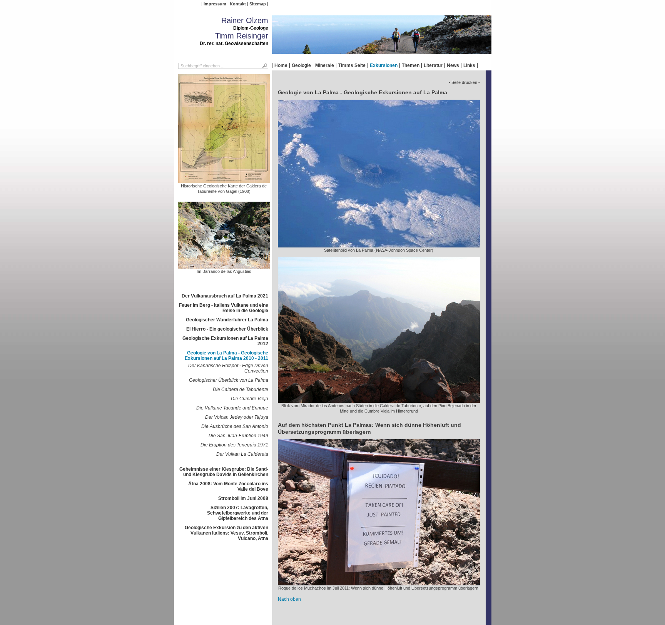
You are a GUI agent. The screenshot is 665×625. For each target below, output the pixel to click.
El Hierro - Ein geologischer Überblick (227, 329)
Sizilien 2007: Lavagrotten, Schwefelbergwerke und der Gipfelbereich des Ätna (237, 513)
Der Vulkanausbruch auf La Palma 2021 (225, 296)
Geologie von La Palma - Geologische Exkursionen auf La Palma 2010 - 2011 (226, 355)
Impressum (215, 4)
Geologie (301, 65)
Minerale (324, 65)
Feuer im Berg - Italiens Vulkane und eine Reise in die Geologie (223, 307)
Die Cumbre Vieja (249, 398)
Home (280, 65)
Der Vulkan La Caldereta (242, 454)
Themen (410, 65)
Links (469, 65)
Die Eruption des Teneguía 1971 (234, 445)
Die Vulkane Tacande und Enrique (232, 408)
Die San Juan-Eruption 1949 (238, 435)
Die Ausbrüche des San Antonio (234, 426)
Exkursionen (384, 65)
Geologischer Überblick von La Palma (228, 380)
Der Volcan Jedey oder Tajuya (236, 417)
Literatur (433, 65)
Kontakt (238, 4)
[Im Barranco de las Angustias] (224, 266)
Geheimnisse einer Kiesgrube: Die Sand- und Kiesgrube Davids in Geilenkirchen (223, 471)
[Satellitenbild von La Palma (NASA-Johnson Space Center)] (379, 244)
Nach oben (289, 599)
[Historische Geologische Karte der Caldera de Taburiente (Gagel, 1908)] (224, 180)
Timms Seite (352, 65)
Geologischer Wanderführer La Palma (227, 320)
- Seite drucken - (464, 82)
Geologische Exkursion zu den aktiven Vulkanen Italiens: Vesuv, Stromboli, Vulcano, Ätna (226, 533)
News (453, 65)
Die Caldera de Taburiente (240, 389)
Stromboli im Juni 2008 (243, 498)
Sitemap (257, 4)
